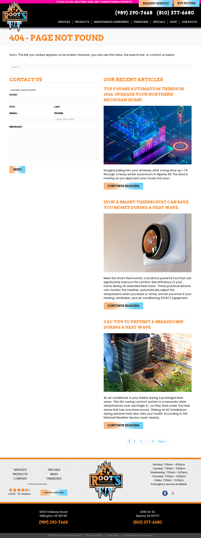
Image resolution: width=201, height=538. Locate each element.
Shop (173, 22)
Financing (141, 22)
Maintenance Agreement (111, 22)
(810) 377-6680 (147, 522)
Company (20, 478)
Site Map (113, 535)
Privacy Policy (94, 535)
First (12, 106)
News (54, 474)
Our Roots (189, 22)
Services (64, 22)
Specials (159, 22)
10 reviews (24, 494)
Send (17, 169)
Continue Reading (125, 186)
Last (57, 106)
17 (153, 441)
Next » (162, 441)
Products (82, 22)
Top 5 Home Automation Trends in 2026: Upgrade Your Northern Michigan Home (144, 94)
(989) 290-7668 (53, 522)
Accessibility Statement (138, 535)
